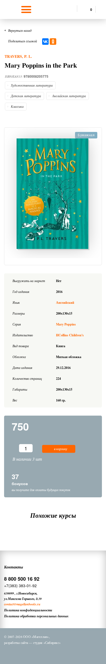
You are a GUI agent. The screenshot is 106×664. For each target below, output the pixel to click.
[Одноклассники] (53, 41)
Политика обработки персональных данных (36, 616)
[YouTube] (72, 653)
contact (9, 604)
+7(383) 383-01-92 (20, 585)
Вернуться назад (20, 30)
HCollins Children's (70, 335)
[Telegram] (58, 653)
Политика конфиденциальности (28, 610)
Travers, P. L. (18, 56)
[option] (53, 194)
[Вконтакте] (29, 653)
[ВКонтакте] (45, 41)
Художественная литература (32, 85)
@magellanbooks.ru (27, 604)
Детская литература (26, 96)
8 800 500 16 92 (21, 578)
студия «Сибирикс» (47, 642)
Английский (65, 302)
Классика (17, 106)
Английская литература (69, 96)
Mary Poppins (66, 324)
